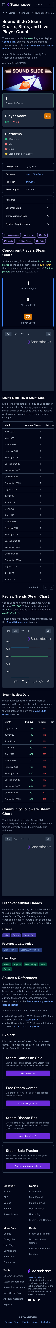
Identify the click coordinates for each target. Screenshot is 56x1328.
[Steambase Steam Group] (34, 1300)
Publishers (9, 1256)
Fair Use (26, 1322)
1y (22, 334)
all (29, 334)
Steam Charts (10, 1214)
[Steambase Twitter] (39, 1300)
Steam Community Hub (26, 1026)
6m (15, 630)
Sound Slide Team (34, 174)
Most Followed (37, 1202)
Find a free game (26, 1103)
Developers (9, 1250)
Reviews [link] (30, 235)
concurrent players (34, 45)
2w (8, 334)
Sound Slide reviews (17, 622)
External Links (13, 207)
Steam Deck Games (40, 1220)
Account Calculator (13, 1298)
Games (12, 13)
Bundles (7, 1208)
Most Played (36, 1197)
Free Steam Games (39, 1248)
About (35, 1322)
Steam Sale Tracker (39, 1233)
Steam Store (31, 1019)
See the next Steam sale (26, 1166)
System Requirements (18, 224)
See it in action (26, 1136)
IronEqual (30, 182)
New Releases (36, 1208)
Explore (7, 1304)
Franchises (9, 1262)
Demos (7, 1202)
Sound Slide (24, 13)
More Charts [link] (26, 241)
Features (10, 199)
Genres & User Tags (16, 216)
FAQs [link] (42, 241)
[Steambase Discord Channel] (29, 1300)
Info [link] (44, 235)
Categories (9, 1239)
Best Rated (35, 1191)
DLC (5, 1197)
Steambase (33, 1277)
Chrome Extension (13, 1275)
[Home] (3, 13)
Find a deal (26, 1073)
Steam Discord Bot (13, 1281)
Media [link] (10, 241)
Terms (17, 1322)
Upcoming (34, 1214)
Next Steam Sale (12, 1293)
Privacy (8, 1322)
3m (15, 334)
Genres (7, 1233)
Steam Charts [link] (13, 235)
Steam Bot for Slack (14, 1287)
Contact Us (45, 1322)
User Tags (8, 1245)
